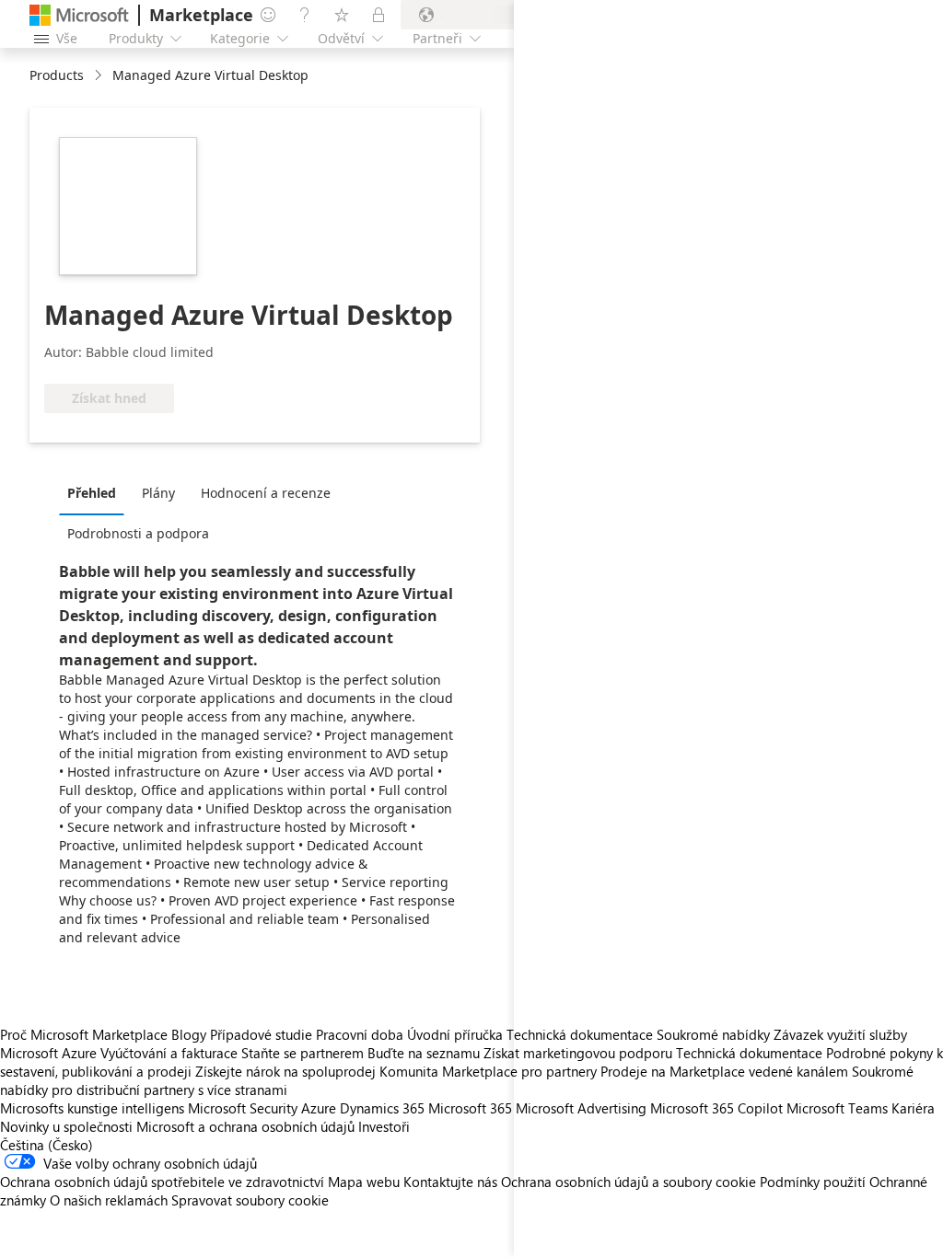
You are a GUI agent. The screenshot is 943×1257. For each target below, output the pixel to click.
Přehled (91, 493)
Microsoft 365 (470, 1108)
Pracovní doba (359, 1034)
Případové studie (261, 1034)
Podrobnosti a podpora (138, 533)
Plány (158, 493)
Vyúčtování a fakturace (169, 1053)
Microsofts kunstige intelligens (92, 1108)
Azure (318, 1108)
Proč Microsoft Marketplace (84, 1034)
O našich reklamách (109, 1200)
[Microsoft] (79, 15)
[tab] (96, 492)
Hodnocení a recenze (266, 493)
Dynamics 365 (382, 1108)
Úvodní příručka (455, 1034)
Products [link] (56, 75)
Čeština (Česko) (46, 1145)
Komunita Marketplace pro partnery (488, 1071)
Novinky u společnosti (66, 1126)
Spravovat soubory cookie (250, 1200)
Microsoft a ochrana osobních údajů (245, 1126)
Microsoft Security (242, 1108)
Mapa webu (364, 1181)
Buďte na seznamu (423, 1053)
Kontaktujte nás (450, 1181)
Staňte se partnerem (302, 1053)
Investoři (384, 1126)
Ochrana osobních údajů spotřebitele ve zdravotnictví (162, 1181)
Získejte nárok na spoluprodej (285, 1071)
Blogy (188, 1034)
